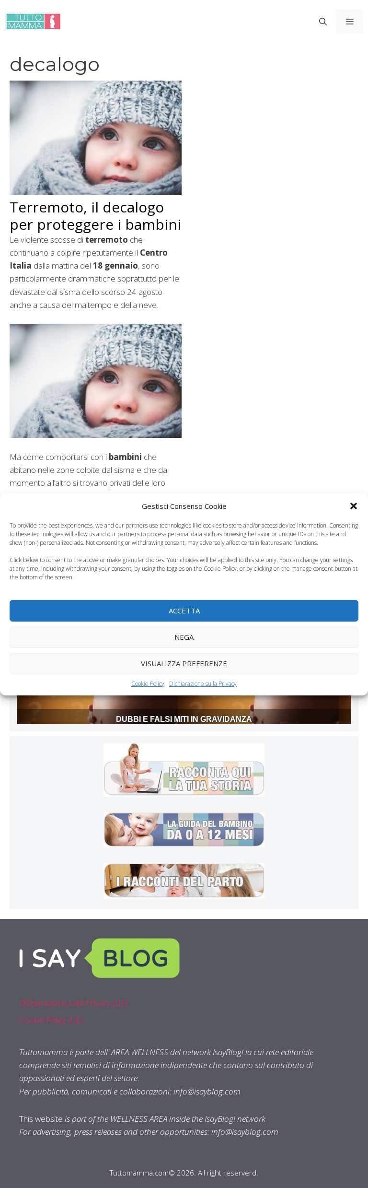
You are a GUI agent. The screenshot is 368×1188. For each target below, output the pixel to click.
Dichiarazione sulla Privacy (203, 683)
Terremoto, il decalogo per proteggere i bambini (95, 215)
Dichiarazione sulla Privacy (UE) (73, 1002)
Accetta (184, 610)
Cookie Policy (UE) (51, 1019)
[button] (353, 505)
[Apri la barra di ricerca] (323, 22)
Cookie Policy (147, 683)
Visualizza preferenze (184, 663)
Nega (184, 637)
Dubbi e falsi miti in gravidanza (184, 719)
